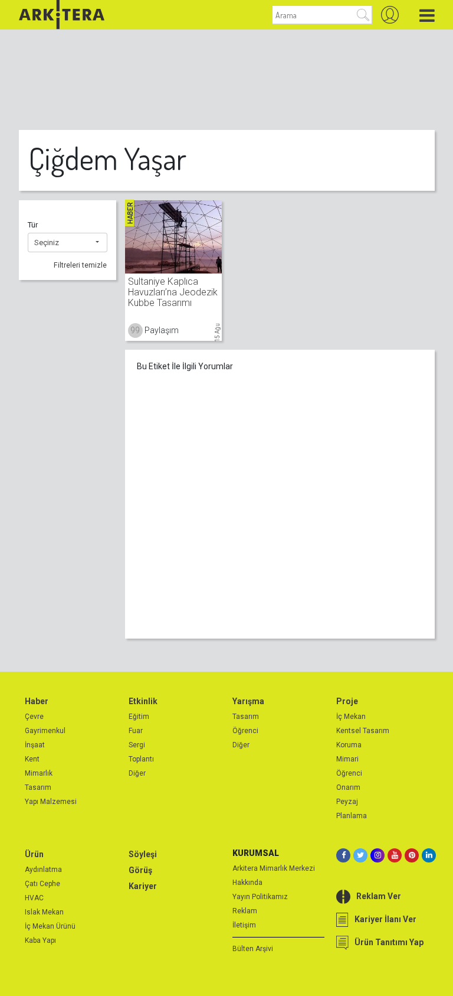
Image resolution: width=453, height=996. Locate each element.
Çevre (34, 716)
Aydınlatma (43, 869)
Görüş (140, 870)
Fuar (136, 731)
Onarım (348, 787)
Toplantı (141, 759)
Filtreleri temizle (80, 265)
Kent (32, 759)
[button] (67, 243)
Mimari (347, 759)
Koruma (349, 745)
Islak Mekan (44, 912)
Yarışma (248, 701)
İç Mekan (351, 716)
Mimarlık (38, 773)
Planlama (351, 816)
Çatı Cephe (42, 884)
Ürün (34, 854)
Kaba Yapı (40, 940)
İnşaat (35, 745)
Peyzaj (347, 802)
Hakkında (247, 882)
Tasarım (38, 787)
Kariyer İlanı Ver (385, 919)
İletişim (244, 925)
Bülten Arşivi (252, 949)
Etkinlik (143, 701)
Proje (347, 701)
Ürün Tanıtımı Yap (389, 942)
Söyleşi (143, 854)
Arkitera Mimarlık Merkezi (273, 868)
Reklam (244, 911)
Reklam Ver (378, 896)
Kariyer (143, 886)
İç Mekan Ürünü (50, 926)
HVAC (34, 898)
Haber (36, 701)
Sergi (137, 745)
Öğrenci (245, 731)
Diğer (137, 773)
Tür (33, 224)
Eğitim (139, 716)
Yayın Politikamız (260, 897)
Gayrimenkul (45, 731)
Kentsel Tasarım (362, 731)
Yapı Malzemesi (51, 802)
